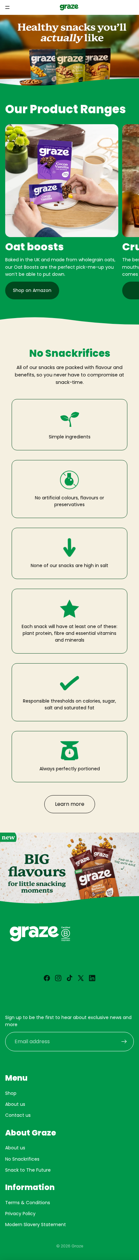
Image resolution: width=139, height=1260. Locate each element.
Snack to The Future (28, 1170)
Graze (77, 1246)
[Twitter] (81, 978)
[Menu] (7, 7)
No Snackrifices (22, 1159)
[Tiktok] (69, 978)
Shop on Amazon (32, 290)
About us (15, 1104)
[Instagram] (58, 978)
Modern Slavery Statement (35, 1225)
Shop (10, 1093)
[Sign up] (124, 1041)
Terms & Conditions (27, 1202)
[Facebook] (47, 978)
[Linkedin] (92, 978)
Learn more (69, 804)
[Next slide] (127, 212)
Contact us (18, 1115)
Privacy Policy (20, 1213)
